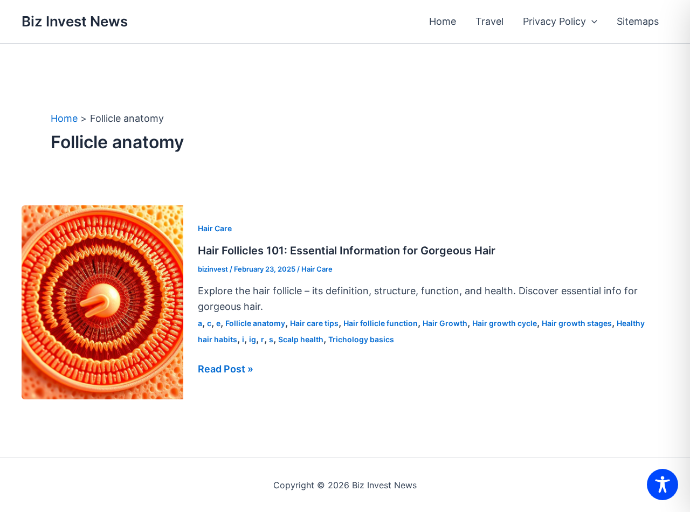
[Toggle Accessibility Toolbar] (662, 484)
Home (442, 21)
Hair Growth (445, 323)
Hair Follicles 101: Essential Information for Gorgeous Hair (346, 250)
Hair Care (215, 228)
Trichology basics (361, 339)
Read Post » (225, 370)
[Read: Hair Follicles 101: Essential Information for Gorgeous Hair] (102, 301)
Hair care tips (314, 323)
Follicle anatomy (255, 323)
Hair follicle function (380, 323)
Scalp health (300, 339)
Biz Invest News (75, 21)
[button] (591, 21)
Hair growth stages (577, 323)
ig (252, 339)
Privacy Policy (554, 21)
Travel (489, 21)
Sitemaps (638, 21)
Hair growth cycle (504, 323)
